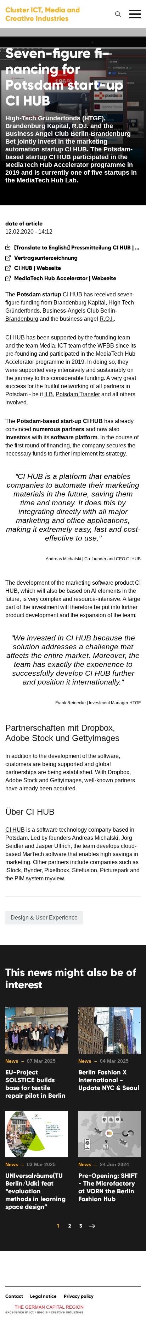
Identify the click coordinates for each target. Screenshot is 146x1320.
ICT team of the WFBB (87, 346)
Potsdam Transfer (78, 394)
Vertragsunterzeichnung (46, 257)
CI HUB (72, 294)
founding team (112, 337)
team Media (40, 346)
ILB (48, 394)
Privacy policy (79, 1296)
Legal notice (43, 1296)
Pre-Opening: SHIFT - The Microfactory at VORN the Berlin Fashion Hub (107, 1187)
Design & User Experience (44, 918)
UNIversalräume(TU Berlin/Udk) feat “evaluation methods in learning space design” (35, 1191)
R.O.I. (107, 319)
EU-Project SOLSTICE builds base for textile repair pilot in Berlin (35, 1083)
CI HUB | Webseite (37, 268)
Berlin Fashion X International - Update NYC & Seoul (108, 1080)
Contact (14, 1296)
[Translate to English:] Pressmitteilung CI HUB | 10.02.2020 (77, 247)
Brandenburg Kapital (80, 303)
